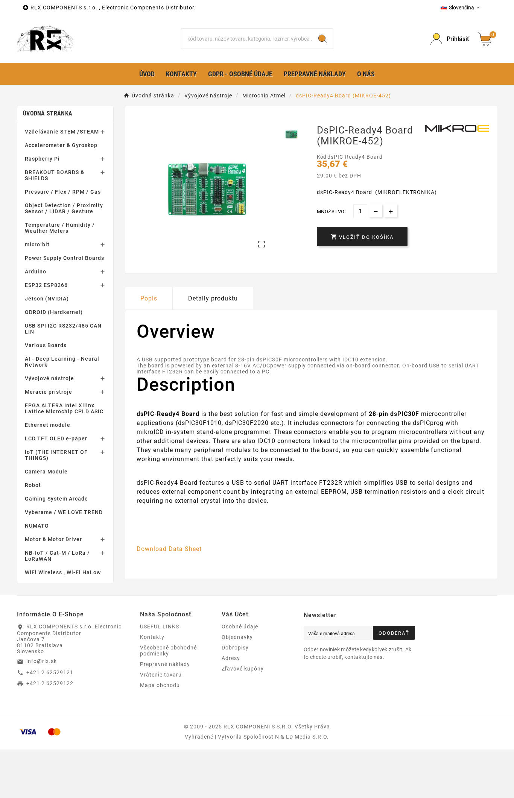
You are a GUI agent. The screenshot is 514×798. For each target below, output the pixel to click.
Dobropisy (235, 648)
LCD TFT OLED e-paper (56, 438)
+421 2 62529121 (49, 672)
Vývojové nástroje (49, 378)
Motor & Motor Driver (53, 539)
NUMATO (37, 526)
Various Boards (46, 345)
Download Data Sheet (169, 548)
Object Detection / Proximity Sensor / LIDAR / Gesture (64, 208)
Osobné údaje (240, 627)
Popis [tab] (148, 298)
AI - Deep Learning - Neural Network (62, 362)
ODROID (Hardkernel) (54, 312)
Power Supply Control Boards (64, 258)
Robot (33, 485)
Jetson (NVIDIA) (47, 299)
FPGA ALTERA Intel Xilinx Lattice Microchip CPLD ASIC (64, 408)
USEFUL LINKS (159, 627)
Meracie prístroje (48, 392)
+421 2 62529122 (49, 683)
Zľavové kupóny (243, 669)
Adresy (231, 658)
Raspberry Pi (42, 159)
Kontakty (152, 637)
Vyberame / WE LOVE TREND (64, 512)
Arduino (35, 272)
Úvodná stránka (47, 113)
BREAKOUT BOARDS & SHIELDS (54, 175)
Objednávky (237, 637)
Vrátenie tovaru (161, 675)
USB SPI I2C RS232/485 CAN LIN (63, 329)
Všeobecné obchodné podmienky (168, 651)
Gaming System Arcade (56, 499)
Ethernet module (47, 425)
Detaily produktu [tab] (213, 298)
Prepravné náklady (165, 664)
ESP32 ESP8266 (46, 285)
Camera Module (46, 472)
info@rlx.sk (41, 661)
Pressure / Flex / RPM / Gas (63, 192)
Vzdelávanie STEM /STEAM (62, 132)
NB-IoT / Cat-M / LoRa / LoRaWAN (57, 556)
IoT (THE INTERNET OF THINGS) (56, 455)
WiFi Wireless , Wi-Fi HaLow (63, 572)
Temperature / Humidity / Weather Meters (60, 228)
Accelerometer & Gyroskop (61, 145)
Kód (322, 157)
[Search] (322, 39)
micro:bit (37, 244)
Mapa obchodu (160, 685)
